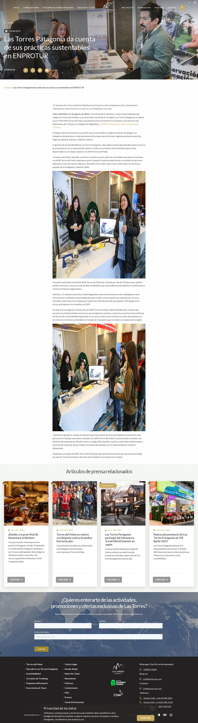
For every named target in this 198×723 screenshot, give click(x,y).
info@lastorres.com (152, 679)
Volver (10, 23)
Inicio (16, 8)
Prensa (68, 697)
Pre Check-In (127, 8)
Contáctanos (71, 688)
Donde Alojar (71, 669)
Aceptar (145, 718)
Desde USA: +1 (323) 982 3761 (158, 702)
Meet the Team (72, 673)
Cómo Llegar (71, 664)
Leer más (15, 580)
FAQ (67, 692)
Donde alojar (144, 8)
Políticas (69, 683)
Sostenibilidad (33, 673)
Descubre (159, 8)
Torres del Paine (31, 8)
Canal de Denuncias (74, 702)
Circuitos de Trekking (37, 678)
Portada (8, 87)
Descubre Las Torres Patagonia (58, 8)
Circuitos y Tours (86, 8)
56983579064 (150, 669)
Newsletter (70, 678)
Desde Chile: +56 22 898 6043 (157, 698)
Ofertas (172, 8)
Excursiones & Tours (36, 688)
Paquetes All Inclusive (37, 683)
